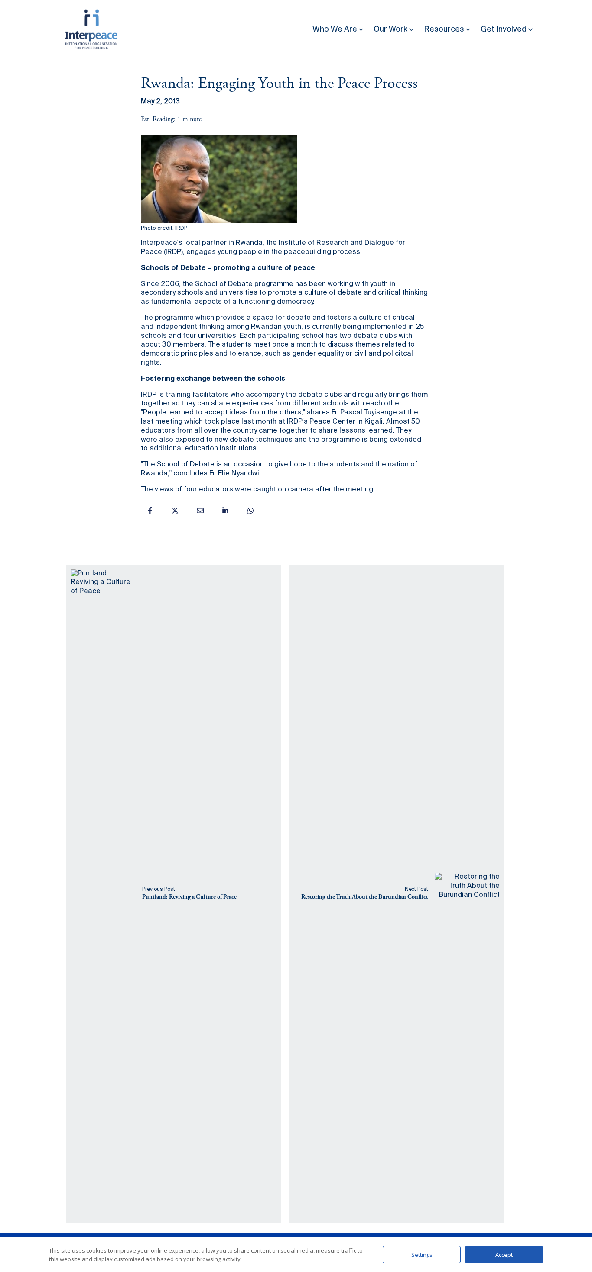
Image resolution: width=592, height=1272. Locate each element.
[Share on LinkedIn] (225, 510)
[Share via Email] (200, 510)
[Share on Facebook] (150, 510)
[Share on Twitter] (175, 510)
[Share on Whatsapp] (250, 510)
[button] (338, 27)
